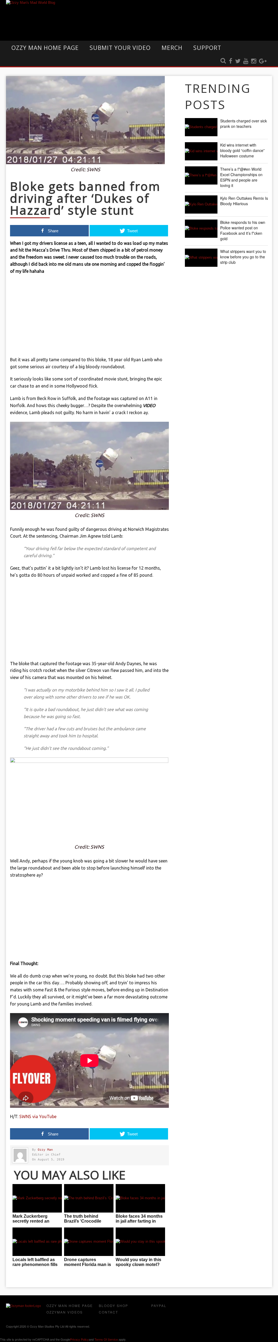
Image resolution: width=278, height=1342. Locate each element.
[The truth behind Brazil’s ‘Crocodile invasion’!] (89, 1198)
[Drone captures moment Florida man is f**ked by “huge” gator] (89, 1241)
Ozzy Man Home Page (45, 48)
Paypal (158, 1305)
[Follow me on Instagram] (254, 61)
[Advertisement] (89, 318)
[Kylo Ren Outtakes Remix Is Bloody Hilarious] (201, 204)
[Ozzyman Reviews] (23, 1306)
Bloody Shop (113, 1305)
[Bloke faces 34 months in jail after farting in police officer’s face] (140, 1198)
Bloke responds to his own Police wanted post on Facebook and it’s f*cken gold (242, 230)
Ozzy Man (45, 1149)
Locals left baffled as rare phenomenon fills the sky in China (35, 1264)
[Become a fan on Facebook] (231, 61)
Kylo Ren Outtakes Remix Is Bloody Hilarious (244, 200)
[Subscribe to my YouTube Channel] (246, 61)
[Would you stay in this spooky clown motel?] (140, 1241)
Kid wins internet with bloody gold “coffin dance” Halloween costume (242, 150)
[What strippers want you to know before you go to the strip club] (201, 257)
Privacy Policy (79, 1339)
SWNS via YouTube (37, 1116)
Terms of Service (106, 1339)
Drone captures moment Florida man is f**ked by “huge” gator (87, 1264)
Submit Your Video (120, 48)
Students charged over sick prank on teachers (243, 123)
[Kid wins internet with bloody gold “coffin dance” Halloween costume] (201, 151)
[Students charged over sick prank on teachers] (201, 127)
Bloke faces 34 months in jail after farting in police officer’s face (139, 1221)
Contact (108, 1312)
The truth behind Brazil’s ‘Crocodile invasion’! (82, 1221)
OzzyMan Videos (64, 1312)
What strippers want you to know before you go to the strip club (243, 257)
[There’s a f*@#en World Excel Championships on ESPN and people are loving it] (201, 175)
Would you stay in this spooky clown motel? (138, 1262)
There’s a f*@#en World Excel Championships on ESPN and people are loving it (241, 177)
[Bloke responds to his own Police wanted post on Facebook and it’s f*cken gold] (201, 228)
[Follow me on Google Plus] (263, 61)
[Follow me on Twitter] (238, 61)
